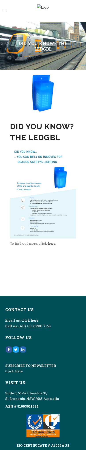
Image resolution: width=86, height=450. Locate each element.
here (51, 243)
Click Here (14, 371)
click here (29, 320)
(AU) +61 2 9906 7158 (35, 326)
